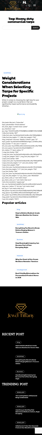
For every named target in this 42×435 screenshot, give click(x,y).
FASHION (20, 256)
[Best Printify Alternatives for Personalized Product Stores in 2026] (7, 273)
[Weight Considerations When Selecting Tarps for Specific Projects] (21, 55)
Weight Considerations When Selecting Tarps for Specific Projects (17, 86)
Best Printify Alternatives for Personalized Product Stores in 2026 (27, 275)
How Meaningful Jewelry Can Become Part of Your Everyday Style (27, 245)
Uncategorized (22, 270)
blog (18, 209)
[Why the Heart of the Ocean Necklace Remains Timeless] (7, 258)
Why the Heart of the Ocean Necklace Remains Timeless (26, 260)
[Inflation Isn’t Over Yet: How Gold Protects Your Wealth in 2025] (7, 425)
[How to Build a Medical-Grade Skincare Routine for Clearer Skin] (7, 213)
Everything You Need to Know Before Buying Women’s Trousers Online (27, 230)
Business (20, 239)
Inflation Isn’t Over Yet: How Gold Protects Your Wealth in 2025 (26, 427)
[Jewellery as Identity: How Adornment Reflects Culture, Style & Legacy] (7, 410)
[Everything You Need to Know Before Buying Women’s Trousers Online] (7, 228)
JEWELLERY (21, 392)
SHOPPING (7, 73)
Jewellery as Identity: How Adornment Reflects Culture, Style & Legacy (27, 411)
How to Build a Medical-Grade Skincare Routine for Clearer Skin (27, 215)
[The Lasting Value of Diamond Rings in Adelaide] (7, 395)
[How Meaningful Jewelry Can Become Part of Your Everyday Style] (7, 243)
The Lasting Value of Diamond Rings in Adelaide (26, 396)
